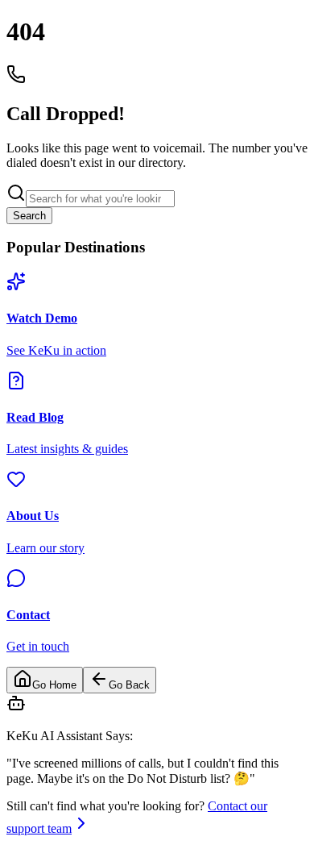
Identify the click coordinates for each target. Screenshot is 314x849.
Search (29, 216)
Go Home (54, 685)
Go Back (129, 685)
